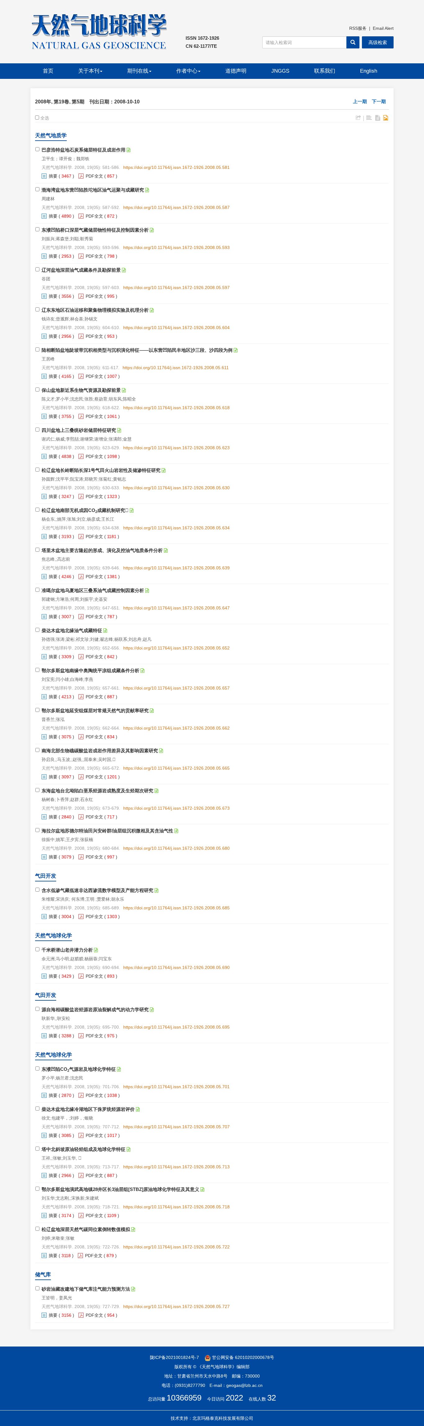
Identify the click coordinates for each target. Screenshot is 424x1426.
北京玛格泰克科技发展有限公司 (222, 1418)
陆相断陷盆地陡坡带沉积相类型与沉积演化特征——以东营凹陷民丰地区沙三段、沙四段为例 (137, 350)
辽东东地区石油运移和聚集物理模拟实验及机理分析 (95, 310)
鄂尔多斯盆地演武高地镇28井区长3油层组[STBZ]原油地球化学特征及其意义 (120, 1189)
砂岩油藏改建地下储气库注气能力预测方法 (86, 1289)
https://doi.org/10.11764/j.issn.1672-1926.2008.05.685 (176, 907)
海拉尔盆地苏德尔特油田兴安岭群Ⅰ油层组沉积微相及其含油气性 (107, 830)
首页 (48, 71)
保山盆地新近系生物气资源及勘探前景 (81, 390)
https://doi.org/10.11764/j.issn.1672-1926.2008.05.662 (176, 728)
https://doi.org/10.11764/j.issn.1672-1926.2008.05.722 (176, 1246)
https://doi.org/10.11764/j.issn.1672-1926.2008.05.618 (176, 407)
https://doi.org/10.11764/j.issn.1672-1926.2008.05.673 (176, 808)
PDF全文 (94, 176)
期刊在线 (137, 71)
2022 (234, 1397)
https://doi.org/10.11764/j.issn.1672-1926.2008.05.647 (176, 607)
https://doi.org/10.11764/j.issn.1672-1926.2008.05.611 (176, 367)
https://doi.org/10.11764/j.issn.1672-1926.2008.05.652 (176, 647)
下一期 (379, 101)
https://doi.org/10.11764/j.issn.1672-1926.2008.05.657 (176, 688)
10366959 (184, 1397)
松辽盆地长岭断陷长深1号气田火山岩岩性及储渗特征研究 (101, 470)
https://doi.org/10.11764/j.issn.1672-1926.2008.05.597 (176, 287)
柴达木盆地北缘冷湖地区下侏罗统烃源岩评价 (88, 1109)
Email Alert (383, 28)
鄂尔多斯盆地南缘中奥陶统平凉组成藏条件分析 (90, 670)
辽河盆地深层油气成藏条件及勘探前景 (81, 270)
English (368, 71)
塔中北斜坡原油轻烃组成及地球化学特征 (83, 1149)
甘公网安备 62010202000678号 (242, 1357)
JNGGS (280, 71)
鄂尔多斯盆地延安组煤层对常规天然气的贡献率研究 (95, 710)
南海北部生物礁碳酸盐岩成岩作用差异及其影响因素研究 (100, 750)
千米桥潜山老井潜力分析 (67, 950)
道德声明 (235, 71)
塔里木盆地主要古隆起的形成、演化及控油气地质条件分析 (102, 550)
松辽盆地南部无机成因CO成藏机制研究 (85, 510)
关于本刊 (88, 71)
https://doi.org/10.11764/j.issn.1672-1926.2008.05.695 (176, 1027)
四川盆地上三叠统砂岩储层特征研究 (79, 430)
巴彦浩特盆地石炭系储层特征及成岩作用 (83, 149)
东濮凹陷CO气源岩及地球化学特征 (79, 1069)
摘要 (53, 176)
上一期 (360, 101)
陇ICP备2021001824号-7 (174, 1357)
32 (271, 1397)
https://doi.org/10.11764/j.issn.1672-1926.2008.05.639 (176, 567)
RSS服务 (358, 28)
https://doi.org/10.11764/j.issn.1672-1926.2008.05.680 (176, 848)
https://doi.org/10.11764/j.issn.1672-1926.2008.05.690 (176, 967)
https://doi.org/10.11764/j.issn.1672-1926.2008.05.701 (176, 1086)
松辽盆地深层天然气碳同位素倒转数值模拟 (86, 1229)
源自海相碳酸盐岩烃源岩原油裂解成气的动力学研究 (95, 1009)
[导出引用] (358, 118)
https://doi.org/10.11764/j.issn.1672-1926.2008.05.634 (176, 527)
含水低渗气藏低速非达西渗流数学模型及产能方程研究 (97, 890)
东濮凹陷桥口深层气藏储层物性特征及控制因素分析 (95, 230)
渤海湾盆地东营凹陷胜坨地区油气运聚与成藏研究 (93, 189)
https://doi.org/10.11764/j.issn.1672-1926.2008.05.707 (176, 1126)
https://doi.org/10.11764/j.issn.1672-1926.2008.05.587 (176, 207)
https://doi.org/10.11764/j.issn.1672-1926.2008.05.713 (176, 1166)
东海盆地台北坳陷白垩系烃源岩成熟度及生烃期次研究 (97, 790)
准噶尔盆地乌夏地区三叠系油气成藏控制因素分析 (93, 590)
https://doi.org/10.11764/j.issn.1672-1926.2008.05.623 (176, 447)
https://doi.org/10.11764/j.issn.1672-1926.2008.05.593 (176, 247)
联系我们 (324, 71)
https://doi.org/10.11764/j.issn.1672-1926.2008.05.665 (176, 768)
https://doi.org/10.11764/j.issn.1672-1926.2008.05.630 (176, 487)
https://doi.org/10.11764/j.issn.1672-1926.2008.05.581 (176, 167)
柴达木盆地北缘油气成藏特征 (72, 630)
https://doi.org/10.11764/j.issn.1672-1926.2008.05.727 (176, 1306)
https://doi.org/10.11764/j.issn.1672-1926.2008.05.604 (176, 327)
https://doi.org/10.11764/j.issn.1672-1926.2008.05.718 (176, 1206)
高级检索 (377, 42)
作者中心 (186, 71)
